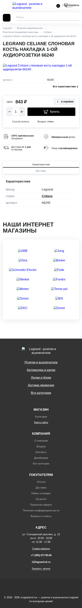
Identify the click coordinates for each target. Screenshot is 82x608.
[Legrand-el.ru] (32, 6)
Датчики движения (41, 385)
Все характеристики (64, 86)
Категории (41, 416)
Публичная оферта (41, 504)
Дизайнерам (41, 457)
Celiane (47, 196)
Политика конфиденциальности (41, 510)
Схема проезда (41, 548)
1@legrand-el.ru (41, 562)
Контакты (41, 452)
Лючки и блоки (41, 377)
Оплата (41, 481)
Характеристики (41, 164)
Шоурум (41, 446)
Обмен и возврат (41, 493)
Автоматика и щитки (41, 370)
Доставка (41, 170)
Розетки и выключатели (41, 362)
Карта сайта (41, 422)
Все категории (41, 392)
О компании (41, 440)
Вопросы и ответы (41, 516)
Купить (54, 111)
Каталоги (41, 499)
